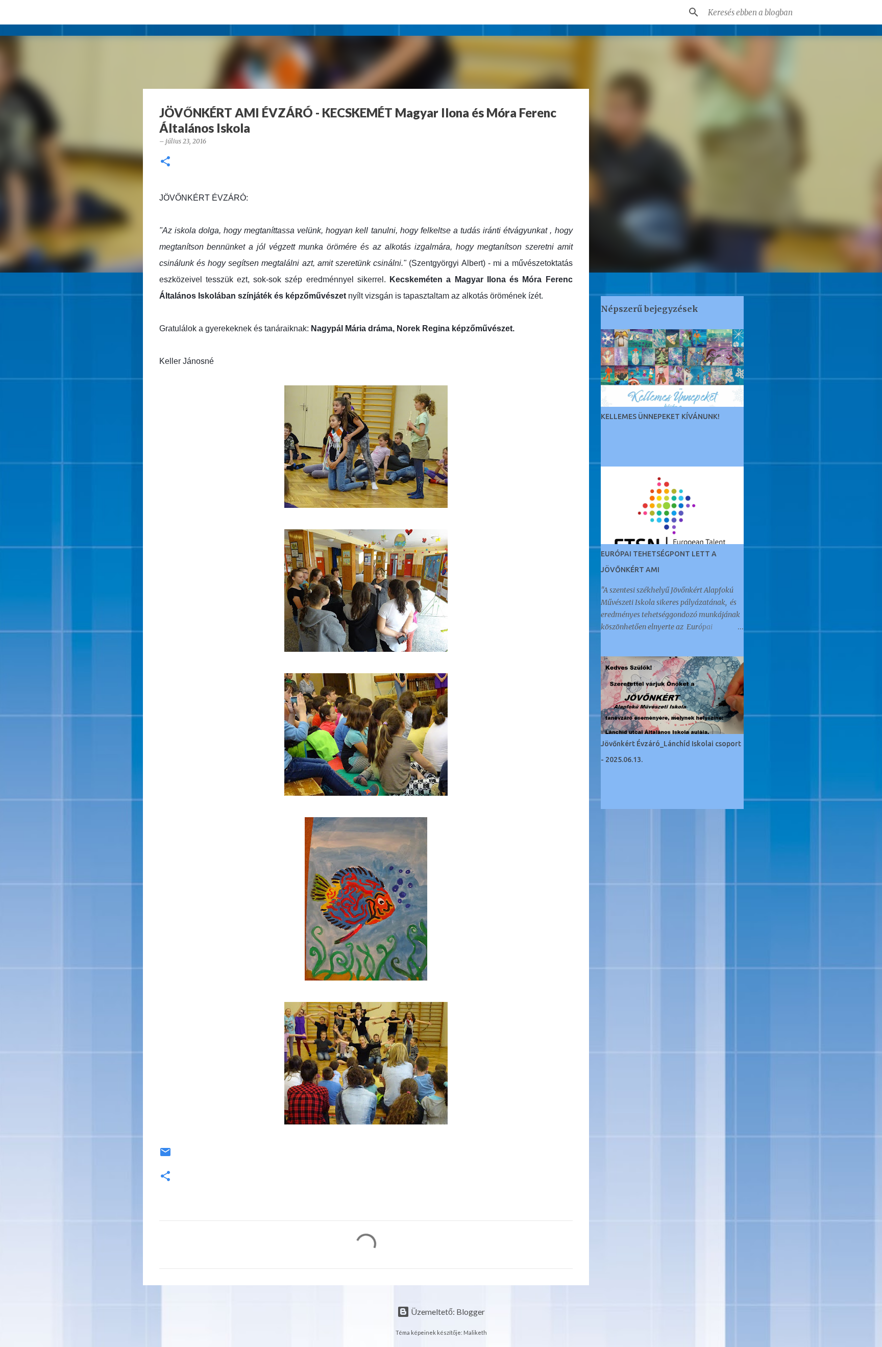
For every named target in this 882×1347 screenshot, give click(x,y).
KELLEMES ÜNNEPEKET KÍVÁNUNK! (660, 416)
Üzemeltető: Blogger (447, 1311)
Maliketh (475, 1332)
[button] (165, 162)
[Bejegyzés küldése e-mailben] (165, 1156)
